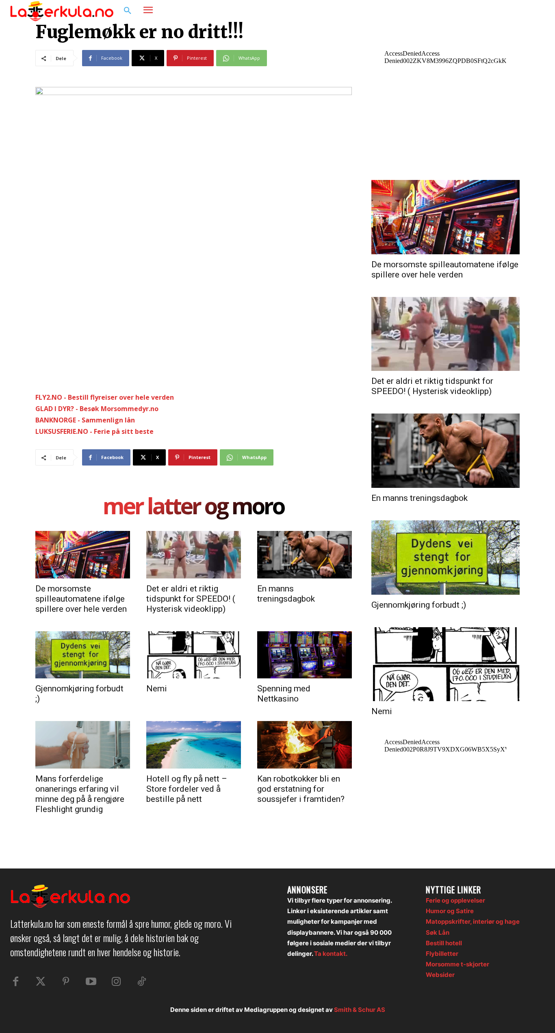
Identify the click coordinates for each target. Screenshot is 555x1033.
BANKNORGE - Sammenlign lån (85, 420)
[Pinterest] (66, 982)
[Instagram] (520, 11)
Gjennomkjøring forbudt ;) (418, 605)
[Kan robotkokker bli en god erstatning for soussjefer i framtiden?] (304, 744)
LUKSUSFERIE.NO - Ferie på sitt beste (94, 431)
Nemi (156, 688)
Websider (440, 975)
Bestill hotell (444, 943)
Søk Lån (437, 932)
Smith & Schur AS (359, 1010)
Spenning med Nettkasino (283, 694)
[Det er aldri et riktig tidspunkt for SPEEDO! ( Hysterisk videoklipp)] (193, 554)
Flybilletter (442, 953)
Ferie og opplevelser (455, 900)
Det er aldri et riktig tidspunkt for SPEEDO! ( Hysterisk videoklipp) (190, 599)
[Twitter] (40, 982)
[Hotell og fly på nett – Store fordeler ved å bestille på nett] (193, 744)
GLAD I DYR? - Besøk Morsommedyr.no (96, 408)
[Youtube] (91, 982)
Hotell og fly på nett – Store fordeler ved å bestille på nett (186, 789)
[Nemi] (193, 654)
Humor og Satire (450, 911)
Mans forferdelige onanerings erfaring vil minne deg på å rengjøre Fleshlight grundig (79, 794)
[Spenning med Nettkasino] (304, 654)
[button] (127, 11)
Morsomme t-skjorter (457, 964)
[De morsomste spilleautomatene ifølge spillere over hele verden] (82, 554)
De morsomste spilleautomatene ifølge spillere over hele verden (81, 599)
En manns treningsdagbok (286, 594)
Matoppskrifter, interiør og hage (473, 921)
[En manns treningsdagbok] (304, 554)
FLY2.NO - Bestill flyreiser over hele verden (104, 397)
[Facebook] (504, 11)
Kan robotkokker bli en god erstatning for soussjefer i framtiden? (301, 789)
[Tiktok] (141, 982)
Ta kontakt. (330, 953)
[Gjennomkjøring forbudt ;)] (82, 654)
